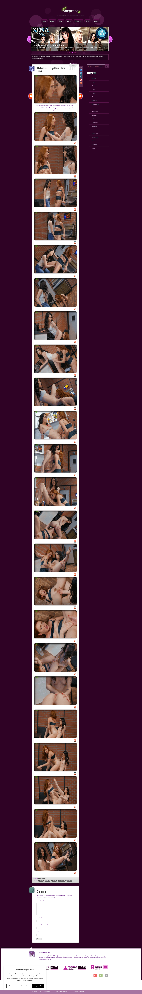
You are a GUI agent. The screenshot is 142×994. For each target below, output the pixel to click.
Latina (93, 119)
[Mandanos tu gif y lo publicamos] (87, 21)
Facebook (81, 70)
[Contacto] (95, 21)
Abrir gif (75, 143)
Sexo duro (94, 144)
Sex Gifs (94, 141)
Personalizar (12, 986)
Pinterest (81, 80)
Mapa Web (34, 991)
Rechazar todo (25, 986)
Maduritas (94, 126)
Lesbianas (41, 878)
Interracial (94, 108)
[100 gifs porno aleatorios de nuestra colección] (68, 21)
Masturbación (62, 880)
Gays (93, 97)
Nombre (39, 918)
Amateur (94, 78)
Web (38, 932)
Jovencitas (95, 111)
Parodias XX (95, 133)
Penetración (95, 137)
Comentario (40, 901)
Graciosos (94, 100)
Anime (93, 82)
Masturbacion (95, 130)
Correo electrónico (42, 925)
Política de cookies (79, 991)
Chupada (47, 880)
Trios (93, 148)
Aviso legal (47, 991)
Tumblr (81, 77)
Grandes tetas (95, 104)
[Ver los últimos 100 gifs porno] (78, 21)
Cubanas (94, 86)
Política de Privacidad (62, 991)
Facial (93, 93)
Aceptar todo (37, 986)
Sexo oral (69, 880)
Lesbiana (54, 880)
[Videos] (60, 21)
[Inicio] (43, 21)
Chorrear (41, 880)
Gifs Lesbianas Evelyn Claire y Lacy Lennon (32, 69)
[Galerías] (51, 21)
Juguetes (94, 115)
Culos (93, 89)
